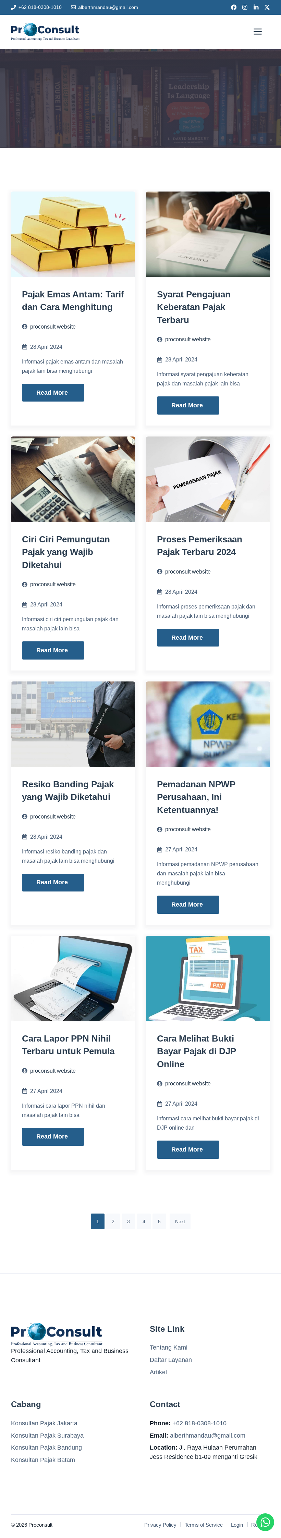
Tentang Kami (168, 1347)
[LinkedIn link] (256, 7)
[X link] (267, 7)
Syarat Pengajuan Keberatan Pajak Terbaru (194, 307)
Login (237, 1525)
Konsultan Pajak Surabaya (47, 1435)
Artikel (158, 1372)
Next (180, 1221)
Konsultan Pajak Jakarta (44, 1423)
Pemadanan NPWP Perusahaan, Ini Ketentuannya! (196, 797)
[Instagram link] (245, 7)
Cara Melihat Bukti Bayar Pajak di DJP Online (196, 1051)
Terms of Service (204, 1525)
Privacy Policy (160, 1525)
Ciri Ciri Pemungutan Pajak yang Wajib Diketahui (66, 552)
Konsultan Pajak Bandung (46, 1447)
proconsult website (53, 327)
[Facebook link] (234, 7)
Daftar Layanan (171, 1359)
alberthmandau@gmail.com (108, 7)
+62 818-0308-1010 (40, 7)
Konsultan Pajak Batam (43, 1459)
